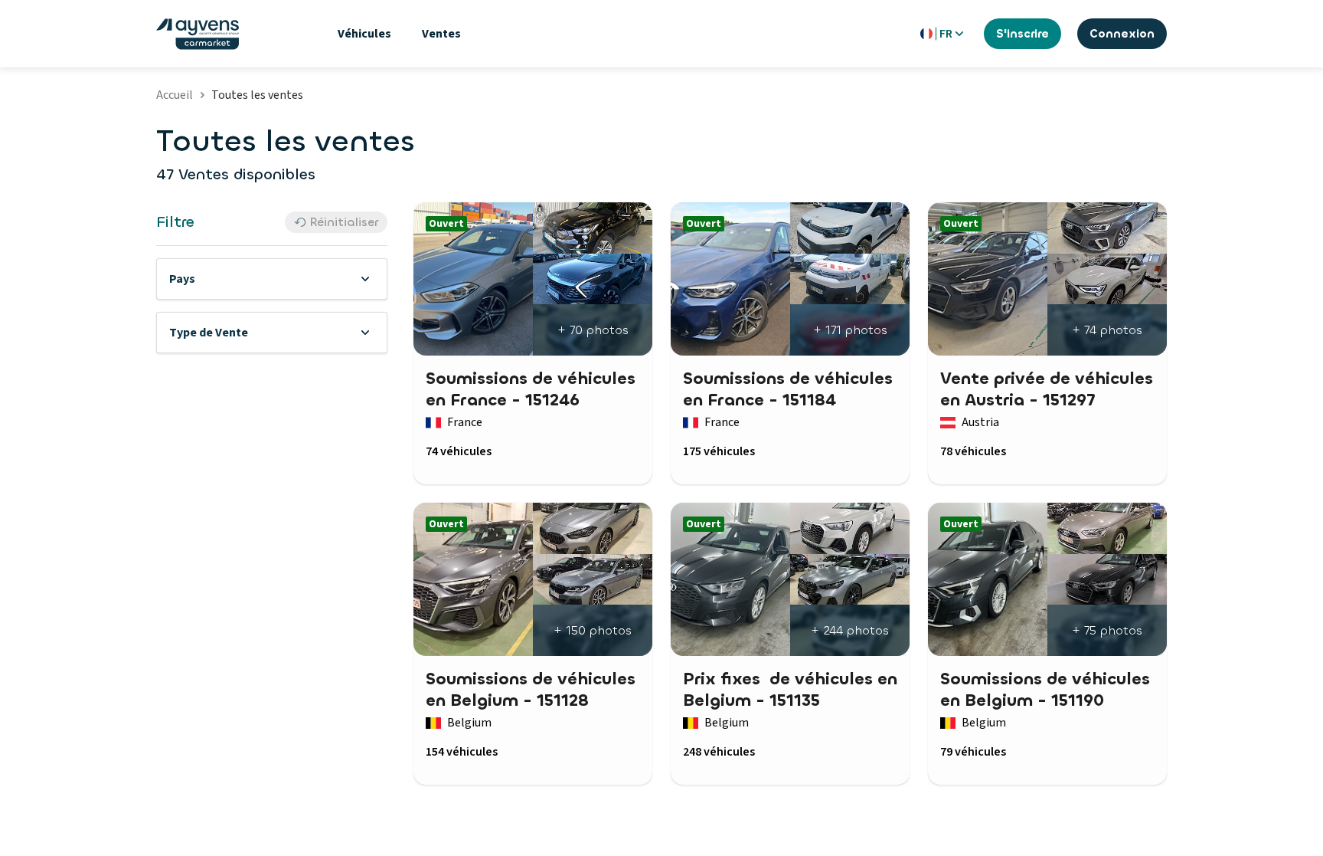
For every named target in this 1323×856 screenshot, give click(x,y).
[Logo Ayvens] (197, 34)
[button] (272, 279)
